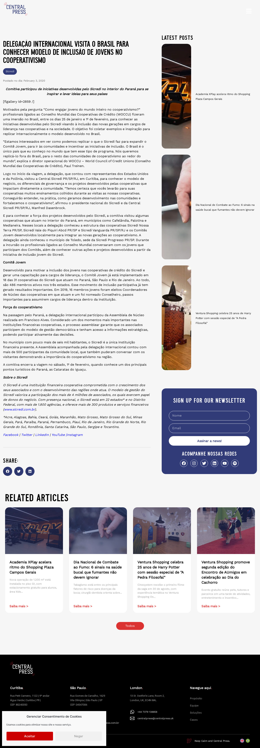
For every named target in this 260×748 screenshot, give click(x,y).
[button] (7, 471)
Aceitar (29, 736)
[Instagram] (194, 463)
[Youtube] (224, 463)
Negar (78, 736)
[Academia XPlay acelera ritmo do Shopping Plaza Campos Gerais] (176, 96)
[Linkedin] (214, 463)
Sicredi (10, 71)
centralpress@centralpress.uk (155, 718)
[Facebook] (183, 463)
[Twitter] (204, 463)
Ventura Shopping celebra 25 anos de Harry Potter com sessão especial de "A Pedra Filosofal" (223, 318)
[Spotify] (234, 463)
